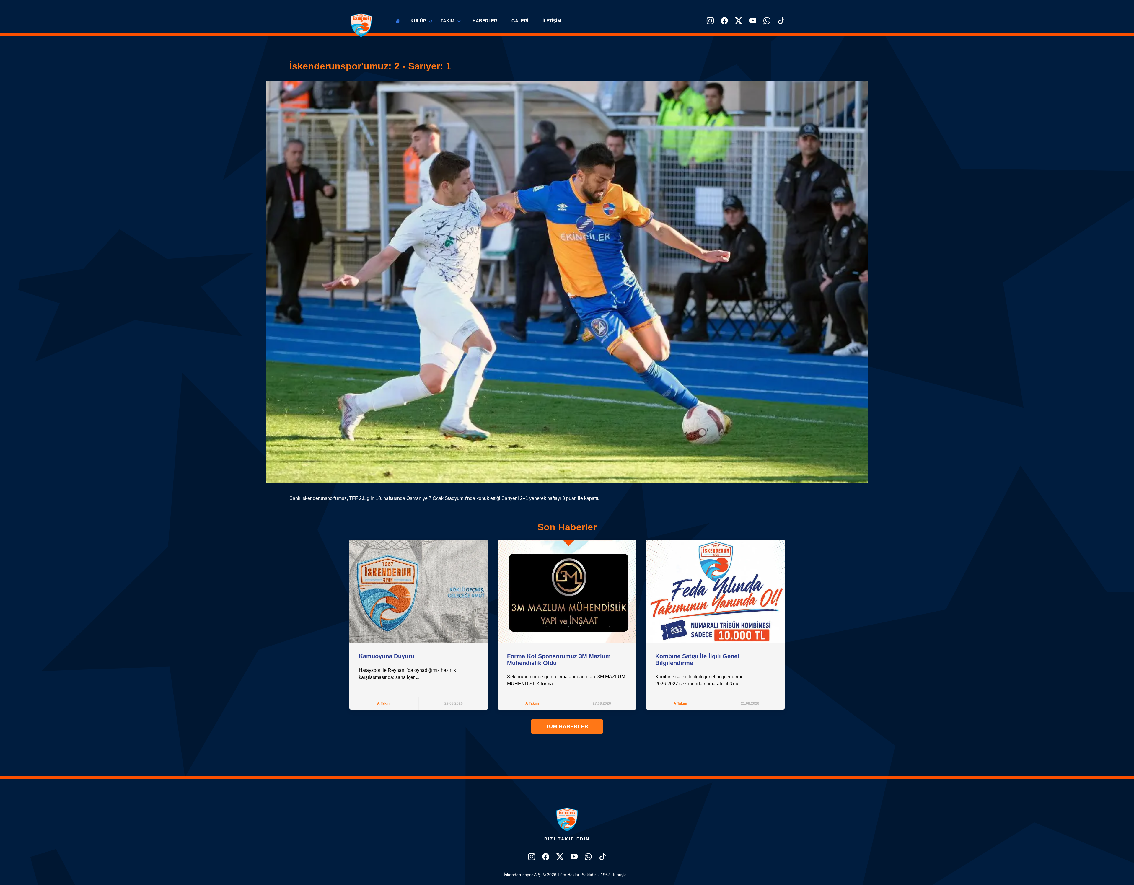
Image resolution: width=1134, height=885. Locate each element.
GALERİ (519, 20)
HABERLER (484, 20)
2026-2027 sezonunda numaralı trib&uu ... (699, 683)
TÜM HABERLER (567, 726)
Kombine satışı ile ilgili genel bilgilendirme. (700, 676)
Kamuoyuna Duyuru (386, 656)
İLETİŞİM (551, 20)
